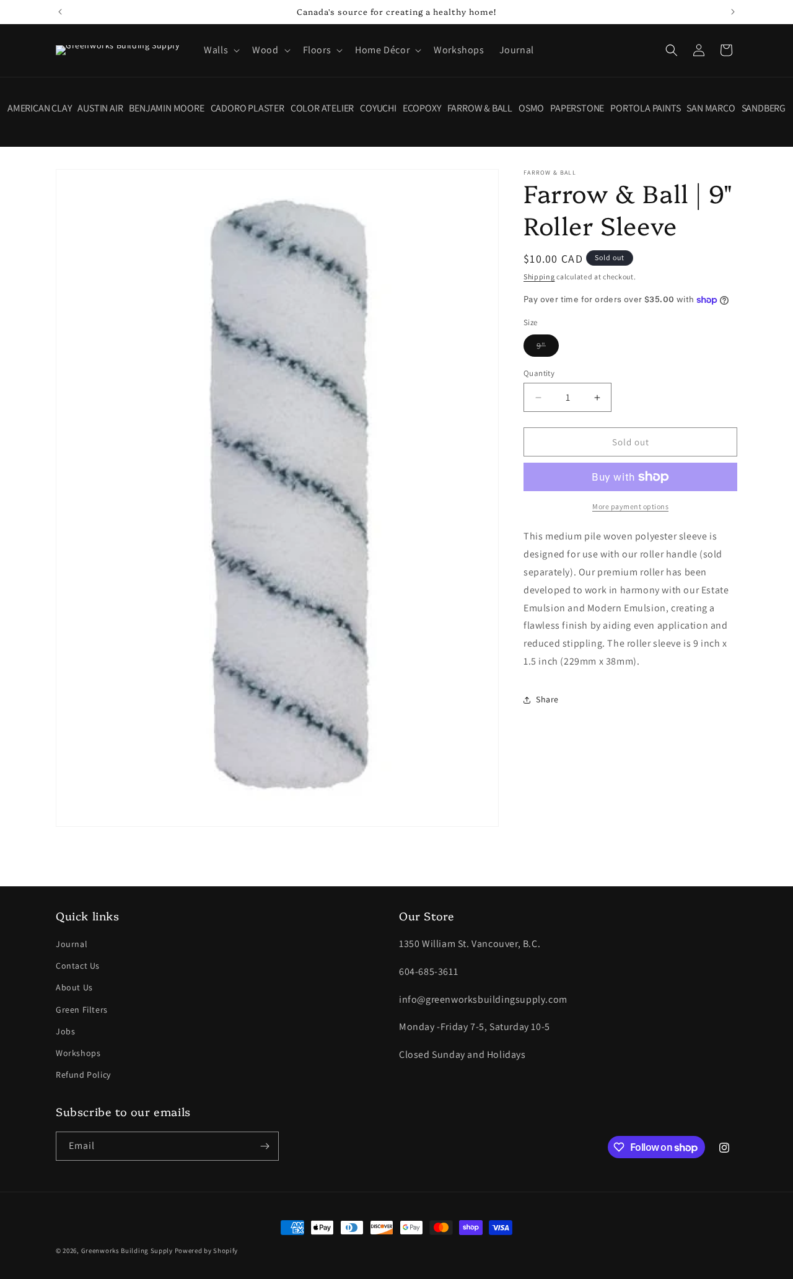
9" (548, 348)
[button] (220, 50)
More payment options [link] (630, 506)
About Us (74, 987)
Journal (71, 943)
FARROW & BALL (479, 108)
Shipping (539, 276)
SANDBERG (764, 108)
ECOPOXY (422, 108)
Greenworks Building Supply (127, 1250)
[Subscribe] (264, 1146)
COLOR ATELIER (322, 108)
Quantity (539, 373)
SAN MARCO (710, 108)
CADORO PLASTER (247, 108)
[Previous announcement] (60, 12)
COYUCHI (378, 108)
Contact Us (78, 965)
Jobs (65, 1031)
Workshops (78, 1053)
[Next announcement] (733, 12)
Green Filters (82, 1009)
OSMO (531, 108)
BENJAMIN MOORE (166, 108)
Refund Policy (83, 1074)
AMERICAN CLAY (39, 108)
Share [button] (547, 699)
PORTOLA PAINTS (645, 108)
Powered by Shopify (207, 1250)
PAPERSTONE (577, 108)
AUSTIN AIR (100, 108)
